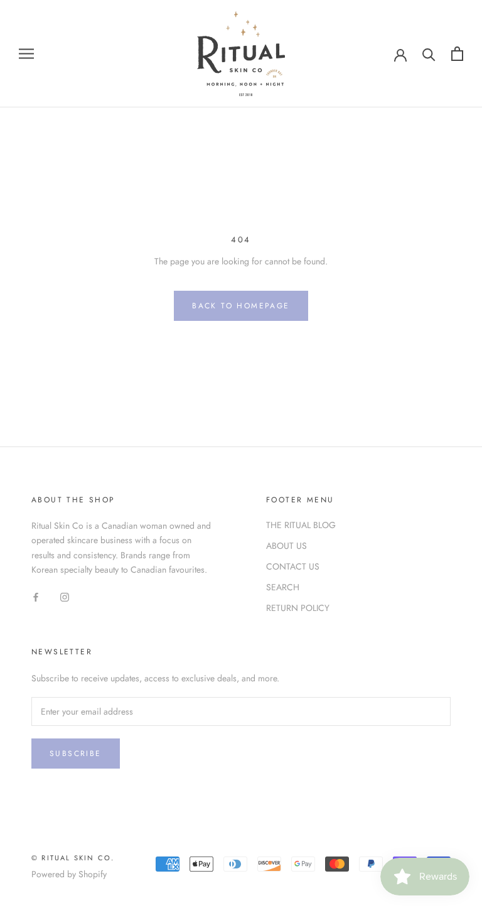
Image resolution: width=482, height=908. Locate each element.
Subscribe (76, 753)
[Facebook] (35, 597)
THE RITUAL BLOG (301, 525)
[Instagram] (64, 597)
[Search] (429, 53)
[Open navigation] (26, 53)
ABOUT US (286, 545)
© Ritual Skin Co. (72, 858)
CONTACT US (292, 566)
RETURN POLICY (297, 608)
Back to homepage (240, 305)
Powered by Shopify (69, 874)
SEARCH (282, 587)
